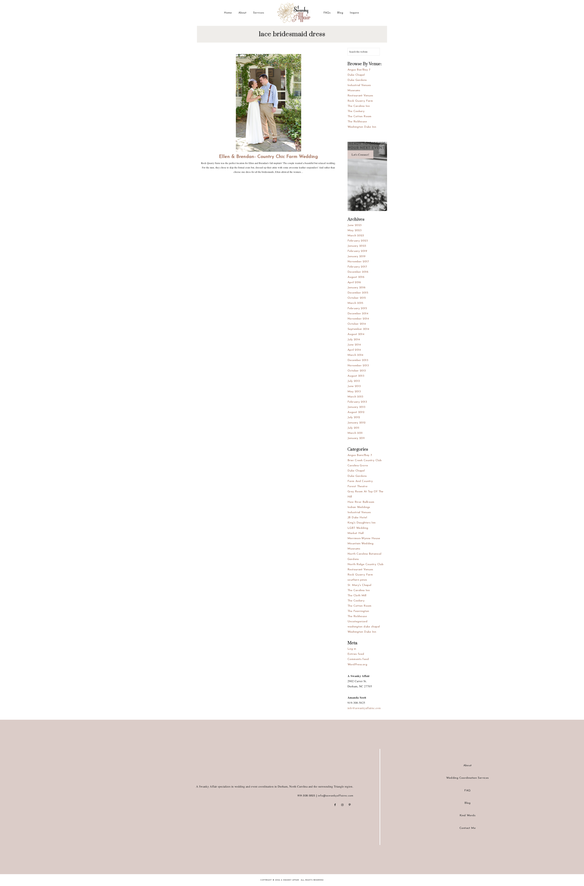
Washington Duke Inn (362, 127)
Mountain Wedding (360, 543)
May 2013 (354, 391)
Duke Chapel (356, 75)
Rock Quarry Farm (360, 101)
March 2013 (355, 396)
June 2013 (354, 386)
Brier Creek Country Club (365, 460)
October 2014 (357, 324)
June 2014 (354, 344)
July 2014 (354, 339)
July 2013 (354, 381)
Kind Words (467, 815)
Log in (352, 649)
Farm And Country (360, 481)
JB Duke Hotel (357, 517)
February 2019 (357, 251)
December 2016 (358, 272)
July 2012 (354, 417)
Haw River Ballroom (361, 502)
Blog (467, 803)
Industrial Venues (359, 85)
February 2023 (358, 240)
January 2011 (356, 438)
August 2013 (356, 376)
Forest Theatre (357, 486)
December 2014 (358, 313)
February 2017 (357, 266)
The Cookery (356, 111)
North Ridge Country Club (365, 564)
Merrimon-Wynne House (364, 538)
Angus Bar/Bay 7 (359, 69)
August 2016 (356, 277)
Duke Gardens (357, 80)
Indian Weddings (359, 507)
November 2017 (358, 261)
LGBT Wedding (358, 528)
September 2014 (358, 329)
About (467, 765)
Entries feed (356, 654)
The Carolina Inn (359, 106)
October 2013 (357, 370)
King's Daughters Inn (362, 522)
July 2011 (353, 428)
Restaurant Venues (360, 95)
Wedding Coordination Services (467, 778)
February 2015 (357, 308)
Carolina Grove (358, 465)
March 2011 (355, 433)
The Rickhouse (357, 121)
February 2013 (357, 402)
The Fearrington (358, 611)
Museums (354, 90)
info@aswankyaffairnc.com (364, 708)
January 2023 (357, 246)
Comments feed (358, 659)
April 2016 (354, 282)
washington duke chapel (364, 626)
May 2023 (355, 230)
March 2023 (356, 235)
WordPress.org (357, 664)
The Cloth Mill (357, 595)
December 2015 (358, 292)
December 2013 (358, 360)
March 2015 (355, 303)
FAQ (467, 790)
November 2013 (358, 365)
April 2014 (354, 350)
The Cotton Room (360, 116)
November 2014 (358, 318)
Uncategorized (357, 621)
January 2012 (357, 422)
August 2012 (356, 412)
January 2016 (357, 287)
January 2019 (357, 256)
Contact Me (467, 828)
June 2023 (355, 225)
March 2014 (355, 355)
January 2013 (356, 407)
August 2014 (356, 334)
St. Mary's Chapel (359, 585)
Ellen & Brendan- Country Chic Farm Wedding (268, 156)
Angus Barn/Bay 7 (360, 455)
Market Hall (356, 533)
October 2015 (357, 298)
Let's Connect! (360, 154)
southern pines (357, 580)
